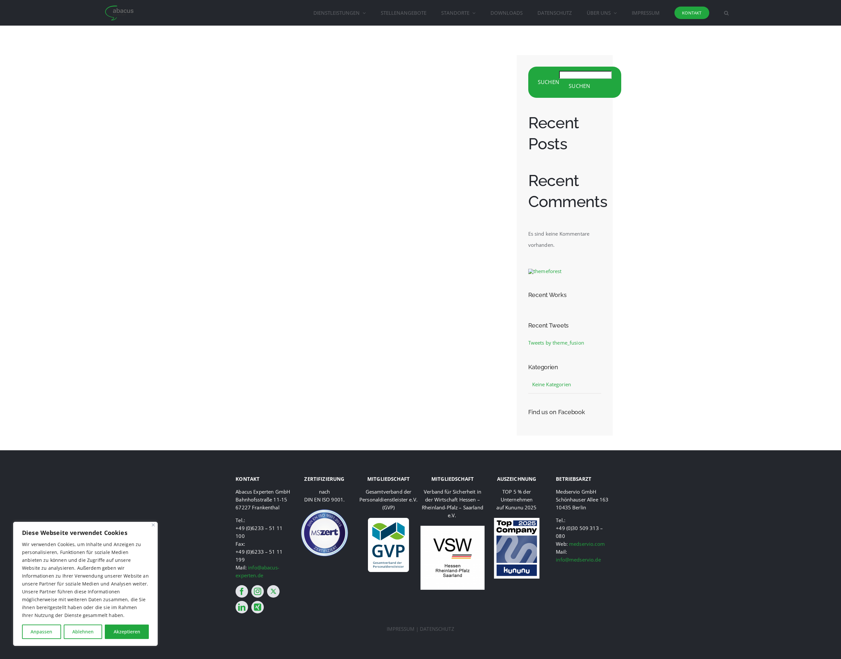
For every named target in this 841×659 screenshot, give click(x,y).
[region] (85, 584)
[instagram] (257, 591)
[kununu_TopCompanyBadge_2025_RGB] (517, 520)
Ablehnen (83, 631)
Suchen (548, 82)
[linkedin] (242, 607)
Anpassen (41, 631)
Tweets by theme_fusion (556, 342)
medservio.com (587, 544)
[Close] (153, 524)
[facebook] (242, 591)
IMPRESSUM (400, 629)
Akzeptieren (127, 631)
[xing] (257, 607)
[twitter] (273, 591)
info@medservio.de (578, 559)
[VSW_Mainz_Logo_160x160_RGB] (452, 528)
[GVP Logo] (388, 520)
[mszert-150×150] (324, 510)
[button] (726, 13)
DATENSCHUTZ (437, 629)
